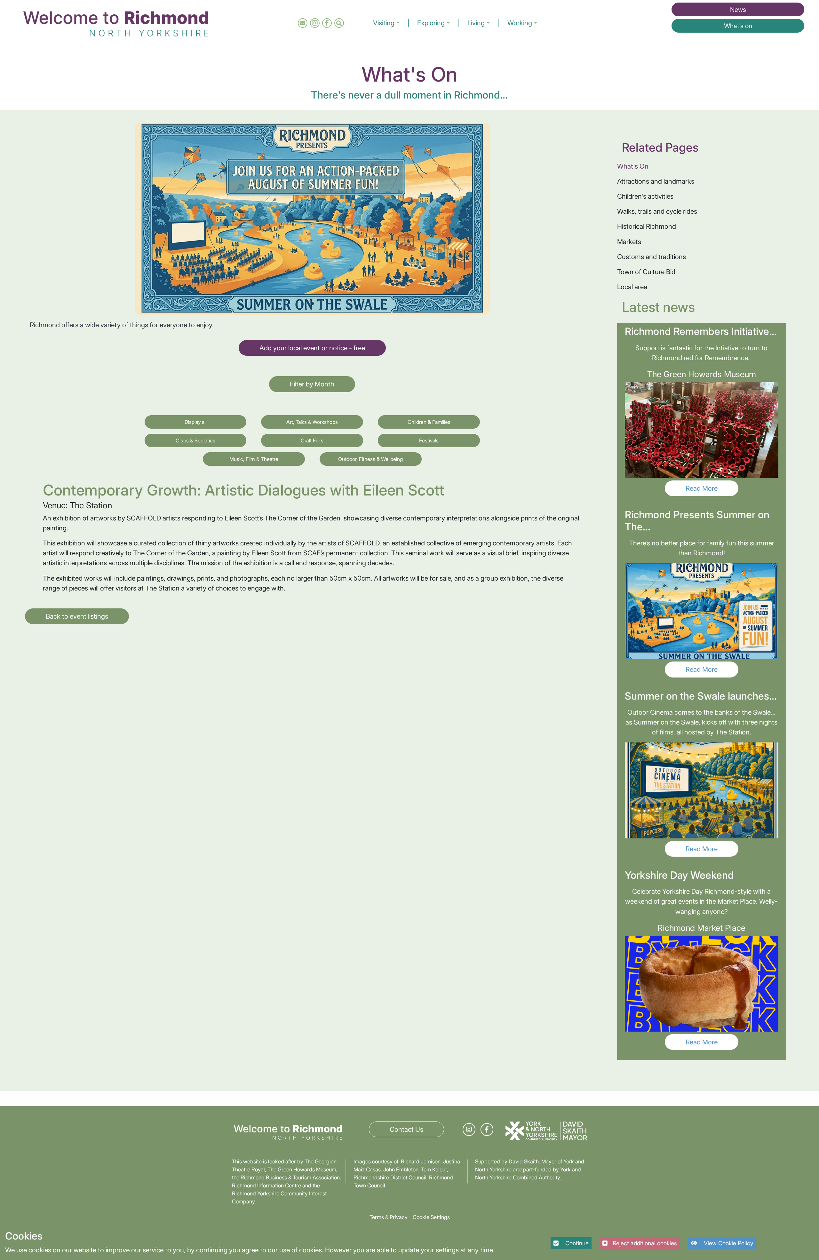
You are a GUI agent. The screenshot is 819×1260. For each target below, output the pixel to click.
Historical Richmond (646, 226)
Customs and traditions (651, 257)
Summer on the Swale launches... (701, 696)
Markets (629, 242)
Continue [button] (576, 1243)
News (738, 9)
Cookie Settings (431, 1217)
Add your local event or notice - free (312, 348)
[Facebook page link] (327, 23)
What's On (632, 166)
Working (519, 23)
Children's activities (645, 196)
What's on (738, 26)
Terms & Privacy (389, 1217)
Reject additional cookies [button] (645, 1243)
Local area (632, 287)
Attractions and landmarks (655, 181)
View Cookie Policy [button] (727, 1243)
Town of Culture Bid (646, 272)
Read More (702, 488)
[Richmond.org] (115, 22)
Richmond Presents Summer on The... (697, 521)
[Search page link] (339, 23)
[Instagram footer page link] (469, 1129)
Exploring (431, 23)
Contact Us (406, 1129)
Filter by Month (312, 384)
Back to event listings (77, 616)
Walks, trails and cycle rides (657, 211)
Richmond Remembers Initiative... (701, 331)
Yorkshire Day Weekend (679, 875)
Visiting (383, 23)
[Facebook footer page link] (487, 1129)
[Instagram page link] (315, 23)
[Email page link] (302, 23)
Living (476, 23)
